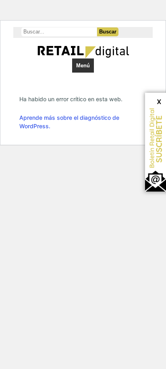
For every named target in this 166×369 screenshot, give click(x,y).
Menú (83, 66)
